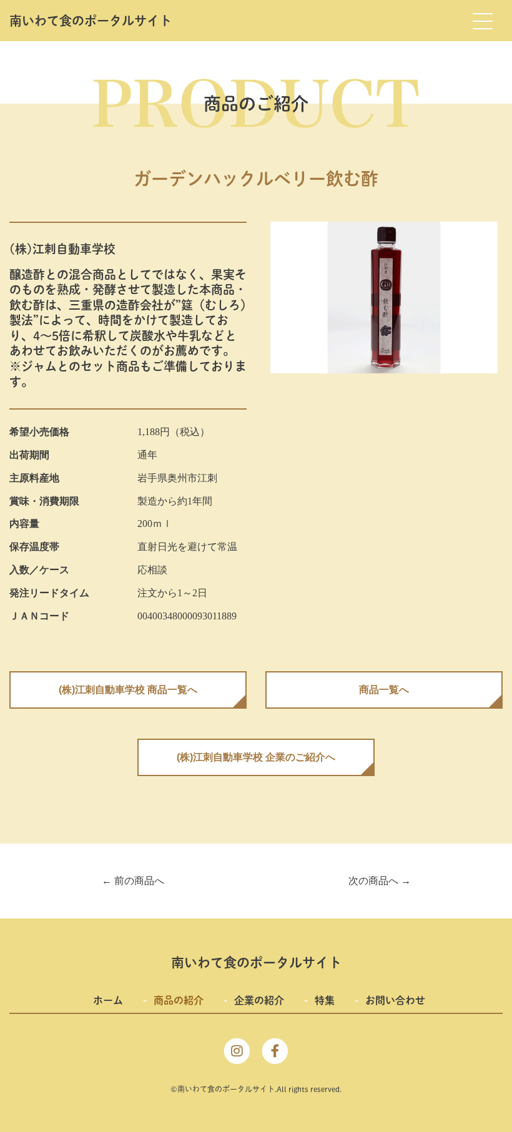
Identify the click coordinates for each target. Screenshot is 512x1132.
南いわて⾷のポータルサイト (90, 20)
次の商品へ (379, 880)
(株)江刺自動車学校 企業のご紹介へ (256, 757)
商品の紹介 (179, 1000)
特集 (325, 1000)
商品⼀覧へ (384, 689)
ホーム (108, 1000)
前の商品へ (133, 880)
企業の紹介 (259, 1000)
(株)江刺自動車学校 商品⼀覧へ (128, 689)
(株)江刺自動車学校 (62, 249)
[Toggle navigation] (482, 20)
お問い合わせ (395, 1000)
